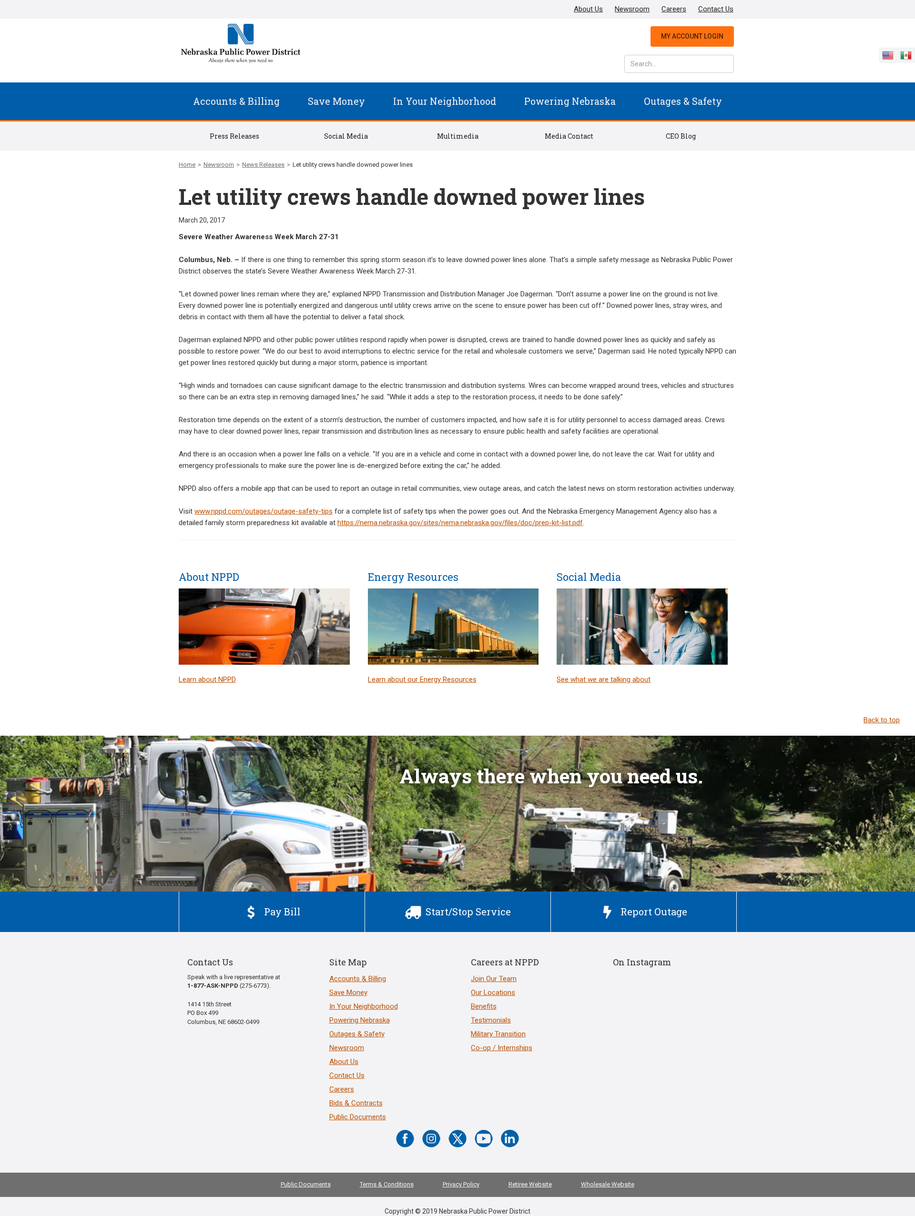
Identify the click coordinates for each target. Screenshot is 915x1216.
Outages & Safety (683, 101)
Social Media (346, 136)
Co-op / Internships (501, 1048)
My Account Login (692, 36)
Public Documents (357, 1117)
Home (187, 164)
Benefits (484, 1006)
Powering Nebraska (570, 101)
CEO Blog (681, 136)
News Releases (263, 164)
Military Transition (498, 1034)
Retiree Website (530, 1184)
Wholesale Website (607, 1184)
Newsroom (632, 9)
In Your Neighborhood (444, 101)
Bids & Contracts (356, 1103)
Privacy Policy (461, 1184)
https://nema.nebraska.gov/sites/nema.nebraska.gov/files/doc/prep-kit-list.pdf (460, 522)
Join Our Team (494, 978)
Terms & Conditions (387, 1184)
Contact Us (715, 9)
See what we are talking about (604, 679)
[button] (236, 101)
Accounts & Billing (236, 101)
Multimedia (457, 136)
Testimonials (491, 1020)
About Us (588, 9)
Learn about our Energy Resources (422, 679)
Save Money (336, 101)
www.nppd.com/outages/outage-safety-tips (263, 511)
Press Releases (234, 136)
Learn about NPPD (207, 679)
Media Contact (569, 136)
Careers (673, 9)
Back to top (882, 720)
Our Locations (493, 992)
